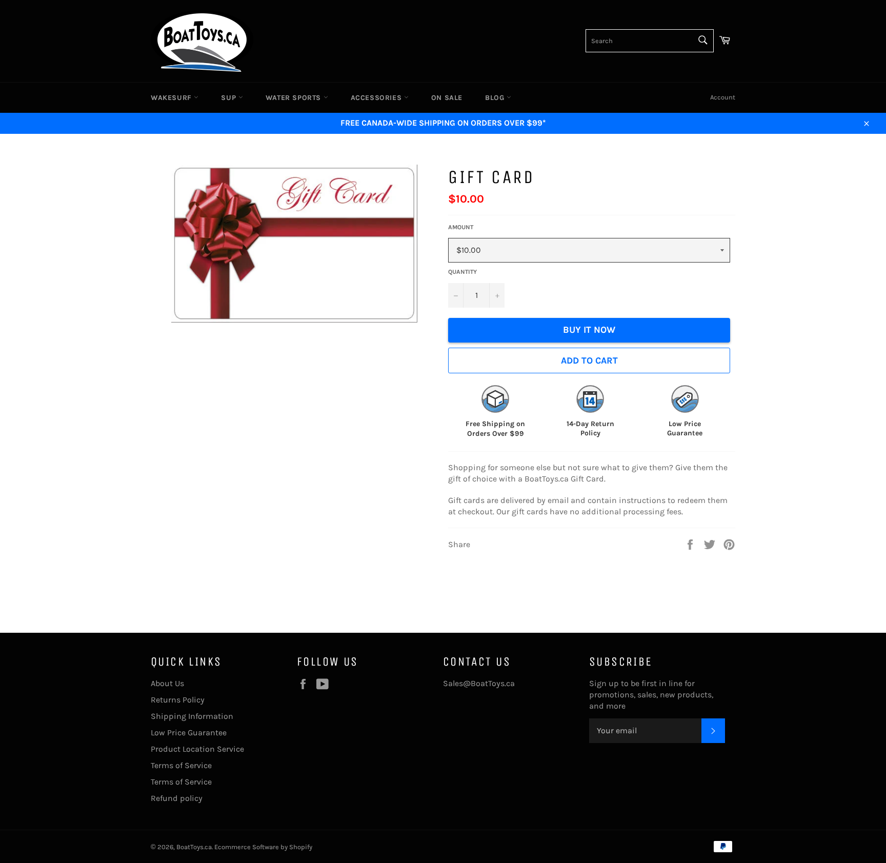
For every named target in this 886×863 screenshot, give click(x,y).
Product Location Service (197, 749)
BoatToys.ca (194, 847)
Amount (460, 227)
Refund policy (177, 798)
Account (722, 97)
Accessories (377, 97)
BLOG (496, 97)
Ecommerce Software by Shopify (263, 847)
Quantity (462, 271)
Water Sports (295, 97)
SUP (229, 97)
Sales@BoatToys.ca (479, 683)
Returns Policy (178, 700)
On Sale (446, 97)
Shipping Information (192, 716)
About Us (167, 683)
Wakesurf (172, 97)
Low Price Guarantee (189, 732)
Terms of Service (181, 765)
